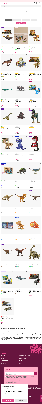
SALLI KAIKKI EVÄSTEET (8, 400)
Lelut (11, 11)
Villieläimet (28, 20)
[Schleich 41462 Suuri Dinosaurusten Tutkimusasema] (1, 293)
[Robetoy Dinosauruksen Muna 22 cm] (15, 76)
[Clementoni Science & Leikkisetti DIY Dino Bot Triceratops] (16, 239)
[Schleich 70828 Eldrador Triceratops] (15, 185)
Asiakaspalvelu (3, 355)
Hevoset (14, 20)
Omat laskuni (3, 358)
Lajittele (24, 23)
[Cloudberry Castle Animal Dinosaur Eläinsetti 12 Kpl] (15, 49)
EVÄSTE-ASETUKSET (21, 400)
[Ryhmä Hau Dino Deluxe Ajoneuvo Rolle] (17, 266)
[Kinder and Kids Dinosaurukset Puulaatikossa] (1, 185)
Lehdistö (20, 363)
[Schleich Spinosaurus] (15, 293)
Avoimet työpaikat (3, 363)
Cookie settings (3, 361)
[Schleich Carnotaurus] (15, 266)
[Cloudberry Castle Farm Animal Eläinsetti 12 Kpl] (16, 49)
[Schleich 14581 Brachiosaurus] (2, 76)
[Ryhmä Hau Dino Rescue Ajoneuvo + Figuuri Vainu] (16, 266)
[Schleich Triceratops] (15, 103)
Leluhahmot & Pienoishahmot (17, 11)
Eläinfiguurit (24, 11)
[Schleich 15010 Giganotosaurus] (1, 76)
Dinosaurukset (29, 11)
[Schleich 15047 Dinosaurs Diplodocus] (1, 212)
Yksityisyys (20, 360)
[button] (2, 3)
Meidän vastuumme (22, 361)
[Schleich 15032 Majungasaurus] (3, 76)
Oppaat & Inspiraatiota (4, 360)
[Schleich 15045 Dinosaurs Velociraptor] (15, 212)
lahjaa (15, 341)
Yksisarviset (34, 20)
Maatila (19, 20)
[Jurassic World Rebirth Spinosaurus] (1, 49)
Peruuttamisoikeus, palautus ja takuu (24, 355)
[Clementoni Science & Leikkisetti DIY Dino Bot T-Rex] (15, 239)
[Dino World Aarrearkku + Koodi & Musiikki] (1, 239)
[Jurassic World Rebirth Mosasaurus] (1, 320)
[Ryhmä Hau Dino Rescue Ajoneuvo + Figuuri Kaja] (18, 266)
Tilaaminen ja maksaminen (23, 358)
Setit (23, 20)
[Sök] (2, 6)
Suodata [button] (18, 23)
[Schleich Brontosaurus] (1, 266)
